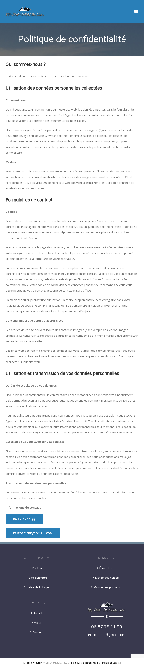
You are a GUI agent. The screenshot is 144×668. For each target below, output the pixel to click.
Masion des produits (107, 587)
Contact (38, 632)
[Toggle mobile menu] (136, 12)
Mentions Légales (111, 662)
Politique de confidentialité (85, 662)
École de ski (106, 568)
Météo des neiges (107, 577)
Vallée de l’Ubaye (38, 587)
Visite (37, 622)
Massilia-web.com (32, 662)
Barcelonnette (37, 577)
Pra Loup (38, 568)
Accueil (37, 613)
